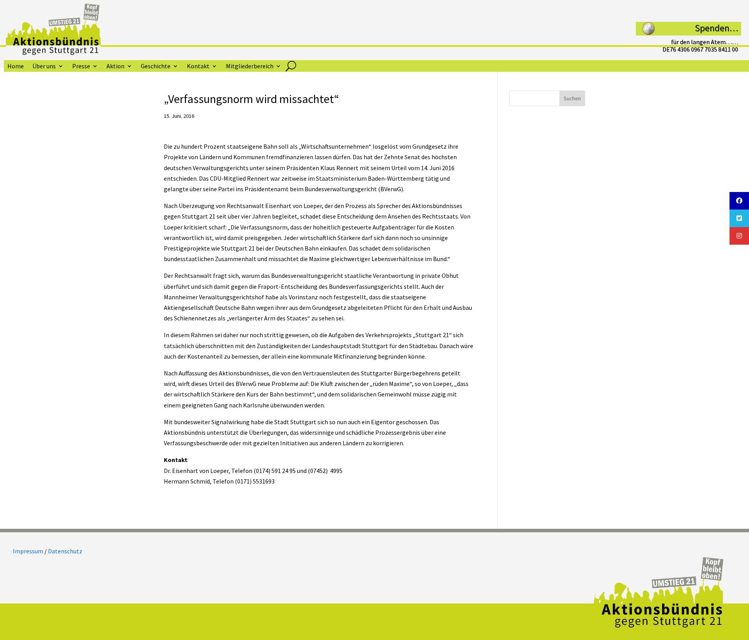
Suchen (572, 98)
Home (15, 66)
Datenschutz (65, 551)
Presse (81, 66)
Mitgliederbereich (249, 66)
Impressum (28, 551)
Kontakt (198, 66)
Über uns (44, 66)
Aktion (115, 66)
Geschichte (155, 66)
